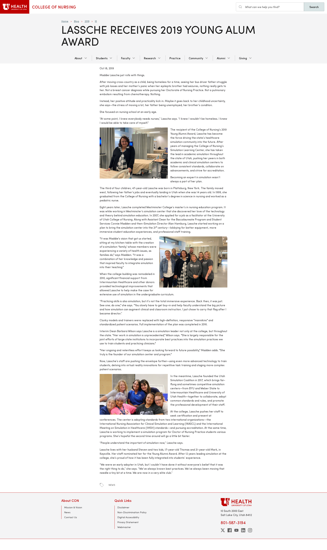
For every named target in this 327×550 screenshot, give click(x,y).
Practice (175, 58)
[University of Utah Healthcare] (243, 502)
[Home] (14, 7)
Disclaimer (123, 507)
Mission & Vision (73, 507)
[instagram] (250, 530)
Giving (243, 58)
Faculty (125, 58)
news (111, 485)
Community (196, 58)
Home (64, 21)
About (78, 58)
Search (314, 7)
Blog (76, 21)
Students (101, 58)
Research (150, 58)
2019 (87, 21)
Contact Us (70, 517)
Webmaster (124, 527)
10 (96, 21)
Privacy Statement (128, 522)
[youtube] (236, 530)
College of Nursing (54, 7)
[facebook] (230, 530)
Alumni (221, 58)
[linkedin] (243, 530)
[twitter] (223, 530)
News (67, 512)
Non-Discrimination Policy (131, 512)
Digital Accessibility (128, 517)
